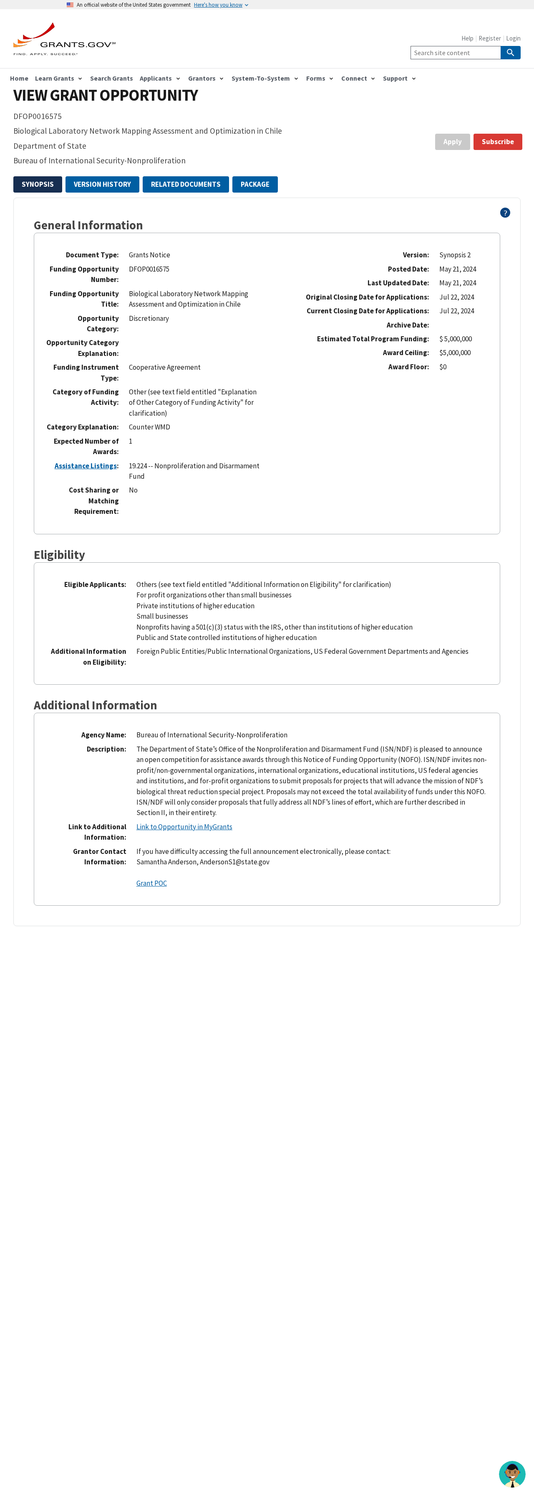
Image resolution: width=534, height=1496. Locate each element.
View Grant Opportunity (105, 95)
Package (255, 184)
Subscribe (498, 141)
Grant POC (151, 883)
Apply (452, 141)
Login (513, 38)
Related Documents (186, 184)
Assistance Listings (86, 465)
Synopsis (38, 184)
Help (467, 38)
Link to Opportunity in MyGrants (184, 826)
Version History (102, 184)
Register (490, 38)
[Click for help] (505, 215)
